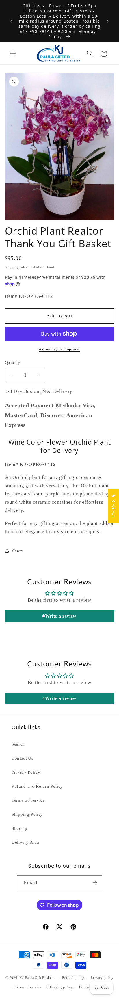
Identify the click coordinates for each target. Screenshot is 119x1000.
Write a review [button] (61, 616)
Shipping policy (60, 987)
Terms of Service (28, 800)
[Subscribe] (95, 882)
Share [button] (17, 550)
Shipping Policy (27, 814)
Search (18, 743)
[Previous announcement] (11, 21)
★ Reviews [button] (113, 505)
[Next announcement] (108, 21)
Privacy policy (102, 978)
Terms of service (28, 987)
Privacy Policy (26, 771)
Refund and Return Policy (37, 786)
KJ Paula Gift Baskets (37, 978)
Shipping (12, 267)
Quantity (12, 362)
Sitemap (19, 828)
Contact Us (23, 758)
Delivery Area (25, 842)
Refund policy (73, 978)
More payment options (60, 349)
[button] (13, 53)
